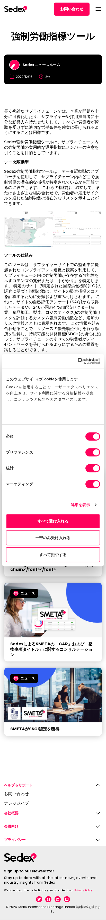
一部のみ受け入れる (53, 538)
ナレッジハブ (16, 803)
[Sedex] (15, 9)
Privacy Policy (83, 890)
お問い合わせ (71, 9)
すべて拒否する (53, 554)
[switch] (92, 452)
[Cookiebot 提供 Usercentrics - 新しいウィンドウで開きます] (77, 361)
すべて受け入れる (53, 521)
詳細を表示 (80, 504)
